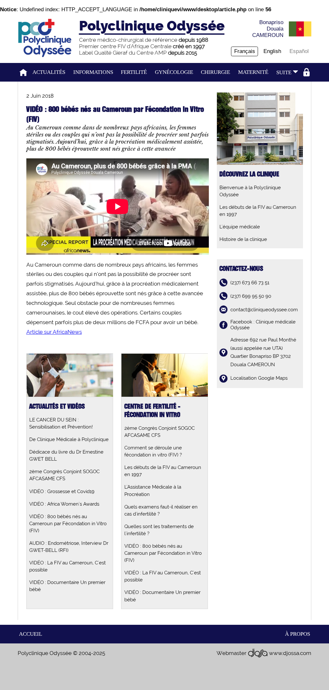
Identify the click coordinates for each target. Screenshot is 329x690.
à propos (297, 634)
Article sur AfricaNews (54, 332)
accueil (30, 634)
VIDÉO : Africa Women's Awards (64, 504)
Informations (93, 72)
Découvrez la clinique (249, 174)
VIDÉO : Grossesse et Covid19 (61, 491)
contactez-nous (241, 269)
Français (244, 51)
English (272, 51)
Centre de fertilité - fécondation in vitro (152, 410)
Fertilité (134, 72)
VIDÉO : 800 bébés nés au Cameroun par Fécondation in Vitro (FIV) (68, 524)
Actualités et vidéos (57, 406)
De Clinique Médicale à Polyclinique (69, 439)
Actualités (48, 72)
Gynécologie (174, 72)
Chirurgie (215, 72)
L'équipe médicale (239, 227)
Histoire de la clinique (243, 239)
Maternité (253, 72)
